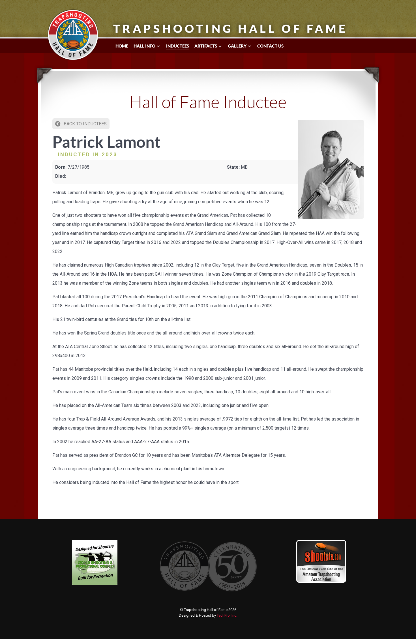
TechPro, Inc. (227, 615)
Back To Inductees (85, 123)
